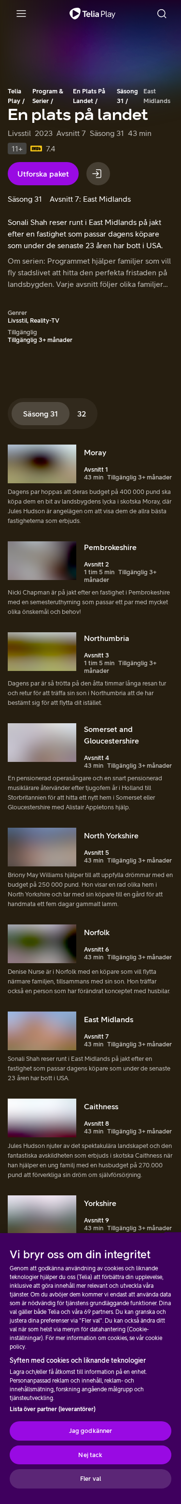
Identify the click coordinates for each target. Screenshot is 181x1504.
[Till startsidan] (92, 13)
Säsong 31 (127, 96)
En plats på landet (89, 96)
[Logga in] (98, 173)
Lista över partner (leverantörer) (53, 1409)
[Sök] (161, 13)
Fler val (90, 1478)
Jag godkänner (90, 1430)
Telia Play (14, 96)
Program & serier (47, 96)
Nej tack (90, 1455)
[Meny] (21, 13)
